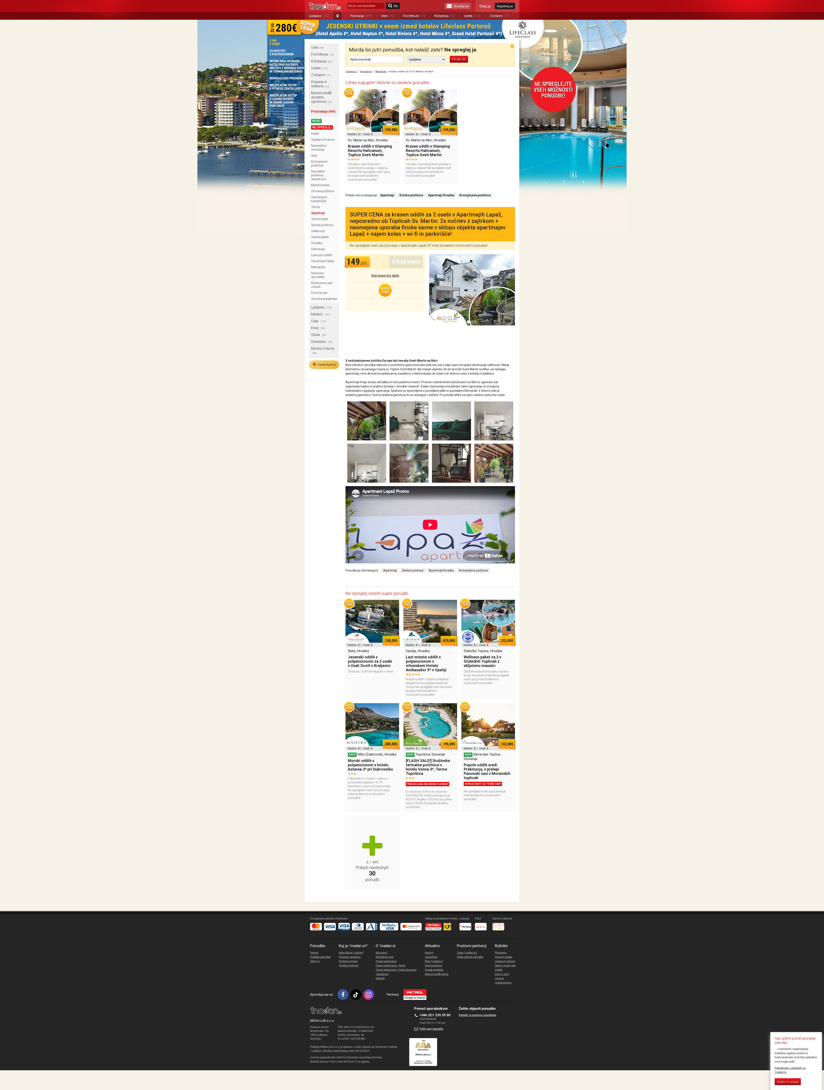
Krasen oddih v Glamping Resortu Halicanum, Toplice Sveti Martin (370, 150)
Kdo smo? (381, 952)
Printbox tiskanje (348, 965)
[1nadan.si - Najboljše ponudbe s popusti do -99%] (325, 6)
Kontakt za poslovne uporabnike (477, 1015)
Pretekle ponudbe (320, 956)
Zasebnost (382, 974)
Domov (314, 952)
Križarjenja (444, 16)
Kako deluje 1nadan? (351, 952)
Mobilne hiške (320, 185)
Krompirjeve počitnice (473, 570)
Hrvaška (316, 243)
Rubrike (501, 946)
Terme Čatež (319, 219)
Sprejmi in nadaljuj (788, 1082)
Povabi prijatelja (434, 969)
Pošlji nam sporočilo (431, 1028)
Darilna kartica (324, 364)
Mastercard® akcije (436, 974)
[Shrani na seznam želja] (393, 94)
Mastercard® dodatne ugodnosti (321, 97)
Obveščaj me (461, 6)
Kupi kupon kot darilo (385, 276)
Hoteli (315, 133)
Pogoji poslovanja (386, 961)
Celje (318, 321)
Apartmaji (318, 213)
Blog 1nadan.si (434, 961)
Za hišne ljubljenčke (324, 299)
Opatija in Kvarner (323, 139)
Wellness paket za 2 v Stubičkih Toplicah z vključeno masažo (482, 661)
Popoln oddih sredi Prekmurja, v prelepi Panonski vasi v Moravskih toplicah (487, 771)
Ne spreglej (322, 127)
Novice (429, 952)
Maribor (320, 314)
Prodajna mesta (348, 961)
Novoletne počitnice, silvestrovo (318, 175)
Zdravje (499, 978)
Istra (314, 155)
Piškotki (380, 978)
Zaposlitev (431, 956)
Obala (318, 335)
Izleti (387, 16)
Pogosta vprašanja (350, 956)
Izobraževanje (503, 982)
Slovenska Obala (322, 261)
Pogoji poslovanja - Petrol (390, 965)
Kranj (318, 328)
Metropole (318, 267)
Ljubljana (319, 16)
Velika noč (318, 231)
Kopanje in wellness (320, 84)
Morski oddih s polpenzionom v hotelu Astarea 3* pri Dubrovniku (370, 764)
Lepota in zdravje (505, 961)
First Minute (414, 16)
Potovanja (361, 16)
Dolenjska (321, 342)
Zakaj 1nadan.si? (467, 952)
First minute (319, 293)
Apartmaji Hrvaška (441, 570)
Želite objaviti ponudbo (470, 956)
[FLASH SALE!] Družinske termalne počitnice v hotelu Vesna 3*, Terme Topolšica (428, 767)
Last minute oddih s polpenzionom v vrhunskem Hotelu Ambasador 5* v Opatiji (426, 663)
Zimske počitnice (322, 191)
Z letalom (499, 16)
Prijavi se (485, 6)
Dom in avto (502, 974)
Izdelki (472, 16)
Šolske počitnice (322, 225)
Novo (316, 121)
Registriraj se (505, 6)
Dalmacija (318, 249)
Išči (396, 6)
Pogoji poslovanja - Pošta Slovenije (396, 969)
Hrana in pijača (503, 956)
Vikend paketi (320, 237)
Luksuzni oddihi (321, 255)
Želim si (315, 961)
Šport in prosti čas (505, 965)
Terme (315, 207)
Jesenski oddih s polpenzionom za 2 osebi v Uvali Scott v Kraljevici (370, 661)
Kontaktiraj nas (385, 956)
